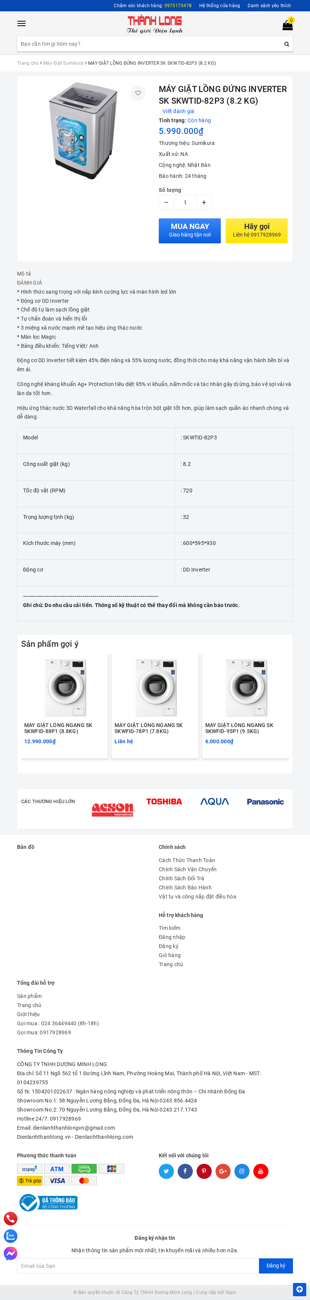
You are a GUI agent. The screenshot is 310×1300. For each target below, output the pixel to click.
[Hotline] (10, 1219)
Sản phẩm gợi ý (50, 644)
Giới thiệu (28, 1014)
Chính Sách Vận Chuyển (188, 869)
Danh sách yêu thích (269, 5)
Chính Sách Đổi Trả (182, 878)
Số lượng (170, 190)
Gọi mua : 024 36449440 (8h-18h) (58, 1023)
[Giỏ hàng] (285, 27)
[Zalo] (10, 1236)
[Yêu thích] (138, 93)
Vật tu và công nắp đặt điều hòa (197, 897)
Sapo (231, 1292)
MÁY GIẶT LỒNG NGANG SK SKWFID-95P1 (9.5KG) (239, 728)
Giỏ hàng (170, 955)
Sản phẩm (29, 996)
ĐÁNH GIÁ (29, 283)
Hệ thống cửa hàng (219, 5)
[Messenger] (10, 1253)
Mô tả (24, 274)
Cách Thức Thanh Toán (187, 860)
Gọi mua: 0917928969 (44, 1032)
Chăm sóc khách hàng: (153, 5)
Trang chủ (171, 964)
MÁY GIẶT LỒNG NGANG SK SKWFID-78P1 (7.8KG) (149, 728)
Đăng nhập (172, 937)
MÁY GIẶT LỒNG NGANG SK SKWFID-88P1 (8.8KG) (58, 728)
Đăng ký (168, 946)
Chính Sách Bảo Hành (185, 887)
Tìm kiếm (169, 928)
